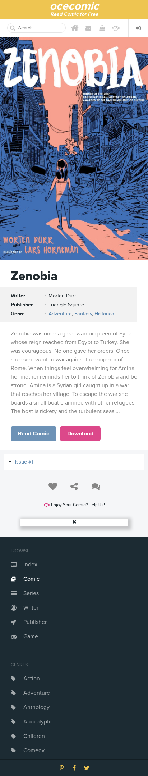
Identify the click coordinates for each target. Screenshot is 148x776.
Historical (104, 314)
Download (80, 433)
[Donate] (115, 28)
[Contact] (88, 28)
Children (34, 736)
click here (34, 433)
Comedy (34, 750)
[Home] (74, 28)
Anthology (36, 707)
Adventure (36, 693)
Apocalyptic (38, 721)
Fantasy (83, 314)
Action (31, 678)
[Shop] (102, 28)
